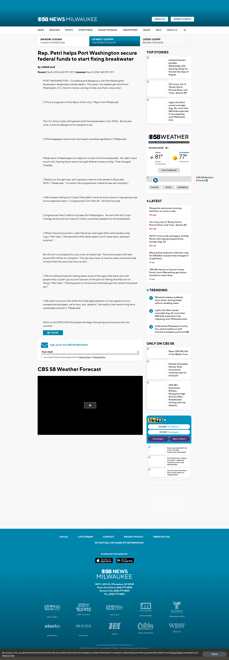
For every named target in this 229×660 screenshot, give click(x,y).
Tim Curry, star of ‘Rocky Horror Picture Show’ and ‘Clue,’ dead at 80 (178, 88)
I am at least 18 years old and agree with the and (74, 357)
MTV (159, 30)
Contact (108, 536)
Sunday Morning (107, 30)
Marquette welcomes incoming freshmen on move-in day (165, 210)
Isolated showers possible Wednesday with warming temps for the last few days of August (178, 67)
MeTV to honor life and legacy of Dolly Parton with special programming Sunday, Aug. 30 (169, 239)
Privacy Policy (99, 357)
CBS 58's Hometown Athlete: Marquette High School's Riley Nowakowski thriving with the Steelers (177, 395)
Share (55, 333)
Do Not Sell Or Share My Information (119, 542)
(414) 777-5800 (122, 590)
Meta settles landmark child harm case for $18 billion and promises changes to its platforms (169, 255)
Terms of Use (84, 357)
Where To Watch (182, 19)
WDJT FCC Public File (88, 648)
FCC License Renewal (103, 648)
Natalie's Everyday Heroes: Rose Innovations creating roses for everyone (178, 370)
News (41, 30)
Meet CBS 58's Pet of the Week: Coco (178, 353)
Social (64, 536)
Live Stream (85, 536)
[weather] (152, 158)
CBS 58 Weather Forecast (204, 179)
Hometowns (85, 30)
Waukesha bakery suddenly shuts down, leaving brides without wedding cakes (169, 300)
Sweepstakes (130, 30)
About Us (172, 30)
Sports (69, 30)
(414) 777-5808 (124, 587)
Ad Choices (144, 648)
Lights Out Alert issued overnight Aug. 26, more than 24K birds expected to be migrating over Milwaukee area (178, 111)
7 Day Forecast (169, 170)
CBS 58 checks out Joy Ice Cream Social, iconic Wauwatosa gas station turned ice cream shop (168, 272)
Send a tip (160, 19)
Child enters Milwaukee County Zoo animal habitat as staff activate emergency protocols (171, 329)
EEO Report (115, 648)
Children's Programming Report (129, 648)
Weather (54, 30)
